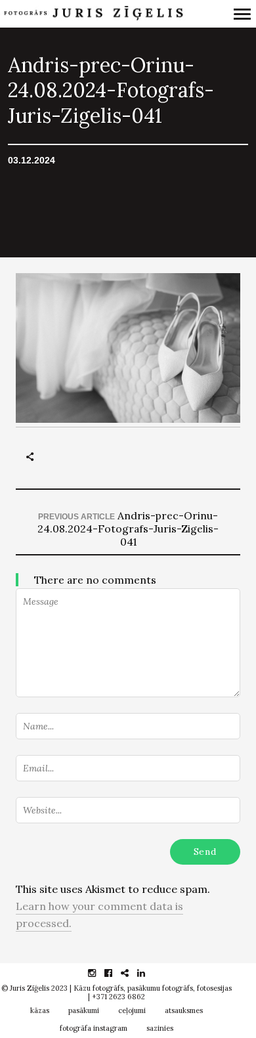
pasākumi (83, 1010)
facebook (115, 973)
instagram (98, 973)
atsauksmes (184, 1010)
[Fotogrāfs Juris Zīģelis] (93, 14)
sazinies (159, 1028)
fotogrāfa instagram (93, 1028)
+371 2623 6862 (118, 996)
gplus (131, 973)
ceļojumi (132, 1010)
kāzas (39, 1010)
